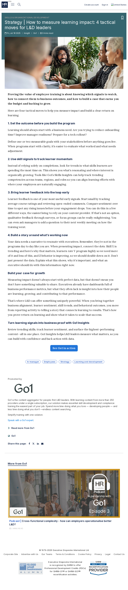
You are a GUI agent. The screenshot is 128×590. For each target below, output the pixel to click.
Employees (49, 361)
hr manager (33, 361)
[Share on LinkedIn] (38, 444)
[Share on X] (33, 444)
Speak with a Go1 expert (20, 420)
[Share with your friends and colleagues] (42, 444)
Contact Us (119, 554)
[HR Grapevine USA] (4, 4)
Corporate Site (11, 554)
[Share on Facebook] (29, 444)
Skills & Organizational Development (27, 17)
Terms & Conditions (65, 554)
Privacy (98, 554)
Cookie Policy (84, 554)
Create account (91, 5)
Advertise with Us (29, 554)
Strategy (64, 361)
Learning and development (88, 361)
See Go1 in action (64, 348)
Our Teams (47, 554)
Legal (107, 554)
